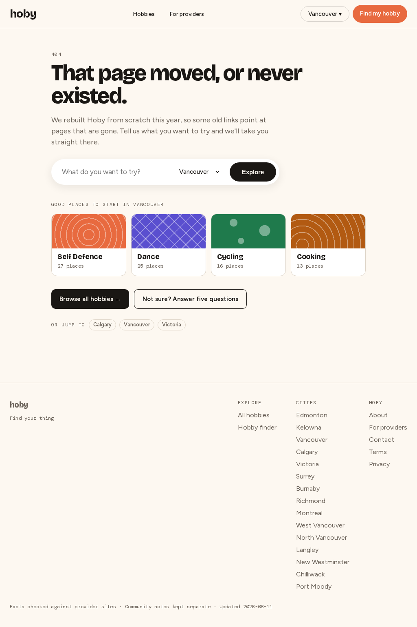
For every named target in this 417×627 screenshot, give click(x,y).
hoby (23, 13)
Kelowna (308, 427)
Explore (253, 171)
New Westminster (322, 562)
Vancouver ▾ (325, 14)
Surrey (305, 476)
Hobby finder (257, 427)
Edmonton (311, 415)
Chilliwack (310, 574)
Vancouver (137, 324)
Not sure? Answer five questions (190, 299)
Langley (307, 550)
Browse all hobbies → (90, 299)
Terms (378, 452)
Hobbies (144, 14)
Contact (381, 439)
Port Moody (313, 586)
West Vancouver (320, 525)
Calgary (102, 324)
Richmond (310, 501)
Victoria (171, 324)
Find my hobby (380, 13)
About (378, 415)
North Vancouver (321, 537)
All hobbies (254, 415)
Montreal (309, 513)
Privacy (379, 464)
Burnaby (308, 488)
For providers (186, 14)
